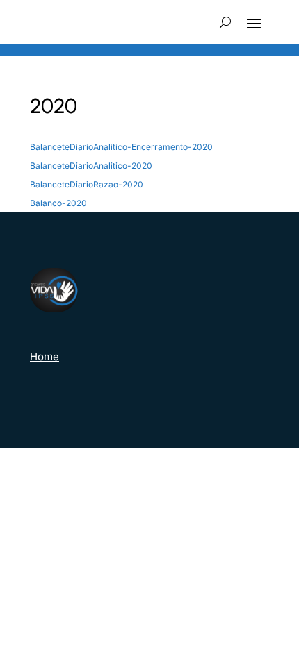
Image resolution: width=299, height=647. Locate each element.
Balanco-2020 (58, 203)
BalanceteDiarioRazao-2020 (86, 184)
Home (44, 356)
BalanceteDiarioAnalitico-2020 (91, 165)
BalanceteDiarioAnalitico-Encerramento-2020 (121, 147)
